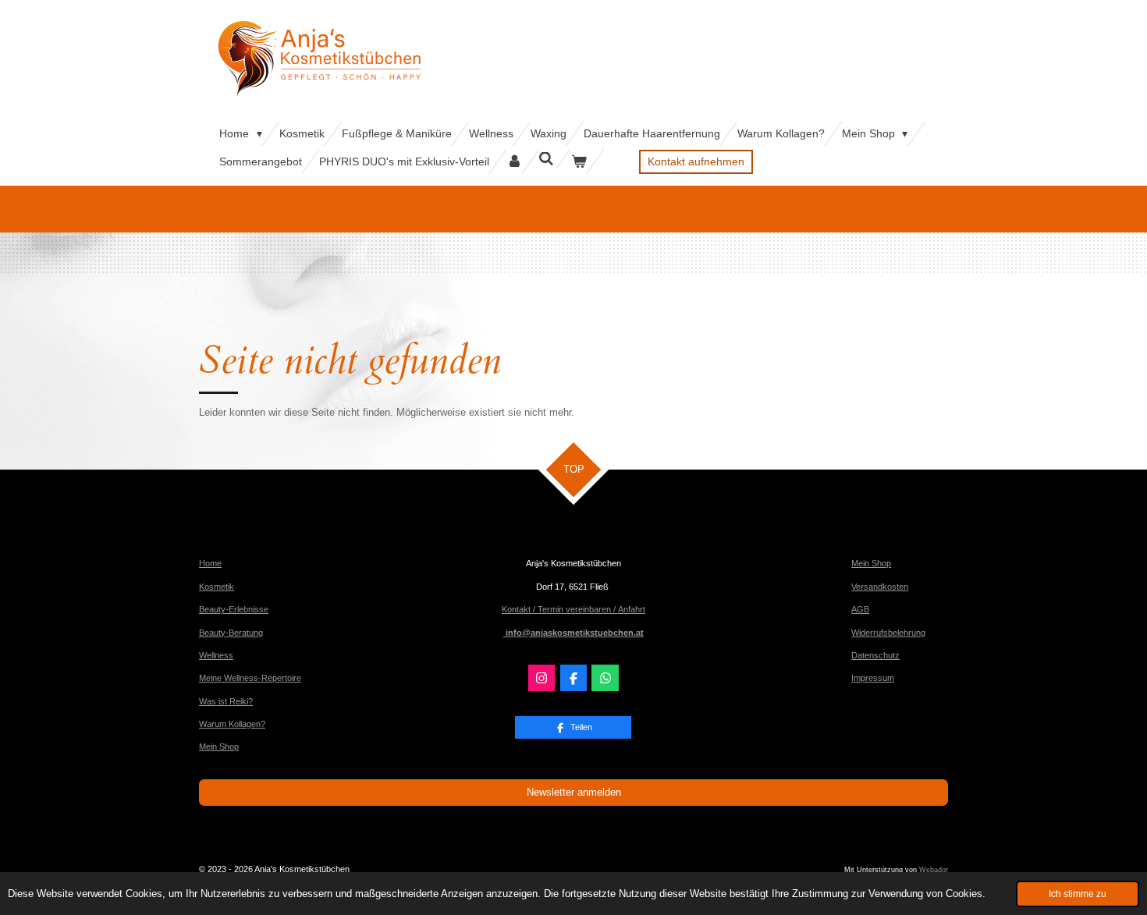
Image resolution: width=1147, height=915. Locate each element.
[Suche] (547, 159)
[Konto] (514, 162)
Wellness (216, 655)
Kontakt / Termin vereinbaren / (560, 609)
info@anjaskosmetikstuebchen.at (573, 632)
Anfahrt (631, 609)
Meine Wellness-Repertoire (250, 678)
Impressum (872, 678)
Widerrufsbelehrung (888, 632)
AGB (860, 609)
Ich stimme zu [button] (1077, 893)
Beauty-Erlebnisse (233, 609)
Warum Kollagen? (232, 724)
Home (210, 563)
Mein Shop (219, 746)
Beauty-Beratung (231, 632)
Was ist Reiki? (226, 701)
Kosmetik (216, 586)
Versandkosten (879, 586)
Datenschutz (875, 655)
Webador (933, 870)
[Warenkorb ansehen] (579, 162)
